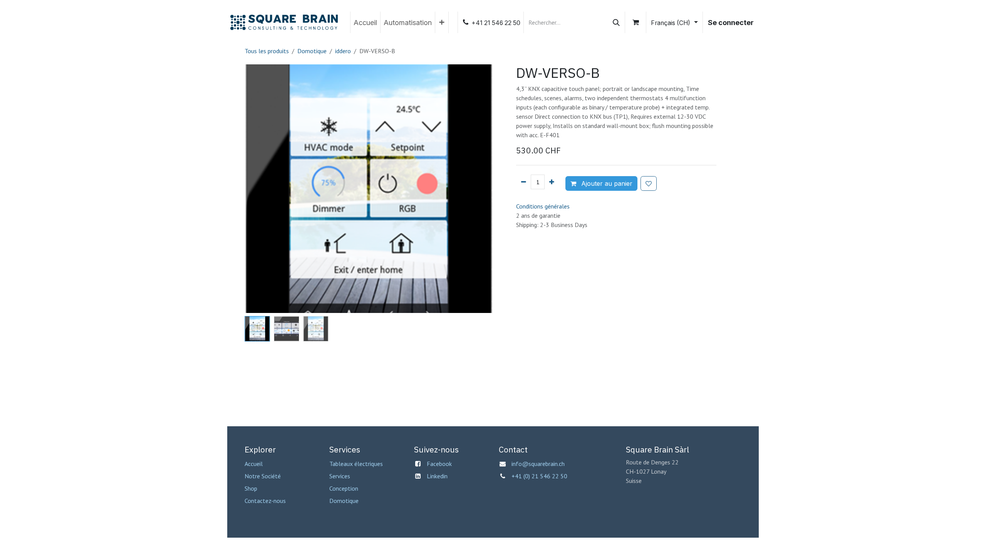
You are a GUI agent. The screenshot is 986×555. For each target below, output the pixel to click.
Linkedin (437, 476)
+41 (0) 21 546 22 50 (540, 476)
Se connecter (731, 22)
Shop (251, 488)
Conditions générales (543, 206)
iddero (343, 51)
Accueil (254, 464)
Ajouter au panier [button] (605, 183)
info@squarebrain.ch (538, 464)
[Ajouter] (551, 182)
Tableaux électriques (356, 464)
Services (339, 476)
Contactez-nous (265, 501)
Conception (343, 488)
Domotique (312, 51)
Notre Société (263, 476)
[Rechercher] (616, 22)
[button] (257, 189)
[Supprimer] (523, 182)
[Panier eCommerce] (635, 22)
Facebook (439, 464)
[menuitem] (365, 22)
